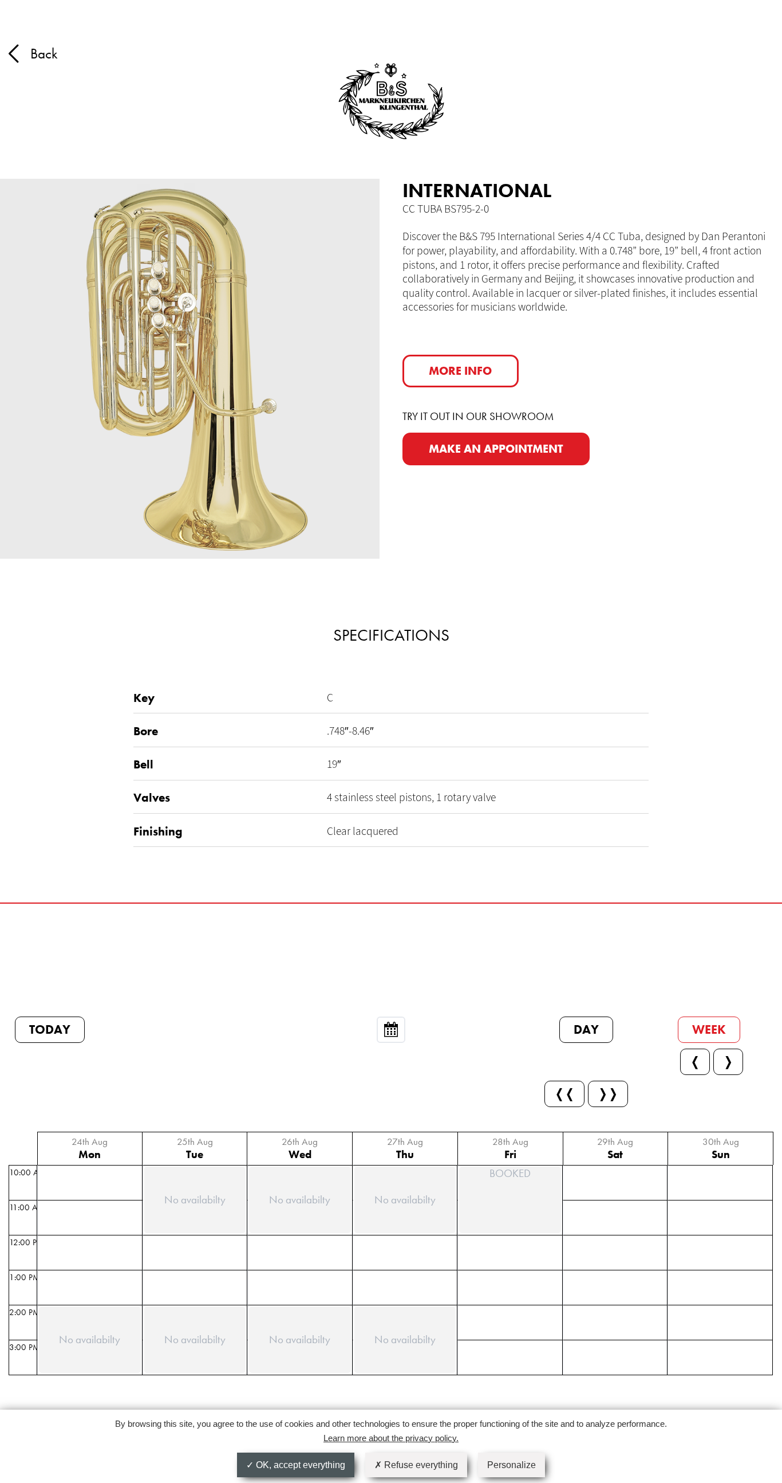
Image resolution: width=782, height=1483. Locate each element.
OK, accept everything (299, 1465)
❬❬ (564, 1093)
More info (460, 371)
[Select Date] (391, 1030)
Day (586, 1029)
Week (709, 1029)
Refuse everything (420, 1465)
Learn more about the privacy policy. (391, 1438)
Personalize (511, 1465)
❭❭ (608, 1093)
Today (49, 1029)
